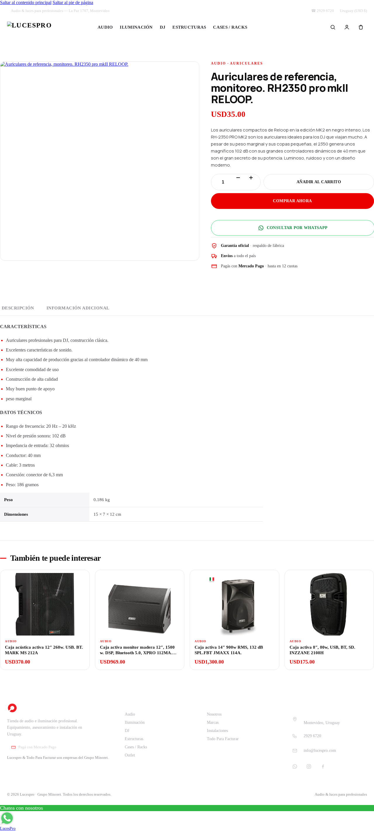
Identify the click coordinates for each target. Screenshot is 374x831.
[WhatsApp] (294, 766)
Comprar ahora (292, 201)
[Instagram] (308, 766)
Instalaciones (217, 730)
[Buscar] (333, 27)
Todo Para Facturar (223, 739)
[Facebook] (322, 766)
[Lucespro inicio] (29, 27)
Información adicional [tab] (77, 308)
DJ (163, 27)
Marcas (213, 722)
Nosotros (214, 714)
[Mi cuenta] (347, 27)
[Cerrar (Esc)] (367, 6)
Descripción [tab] (18, 308)
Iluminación (136, 27)
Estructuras (189, 27)
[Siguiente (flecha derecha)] (364, 415)
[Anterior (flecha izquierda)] (10, 415)
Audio (105, 27)
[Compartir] (354, 6)
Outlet (267, 27)
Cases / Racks (230, 27)
